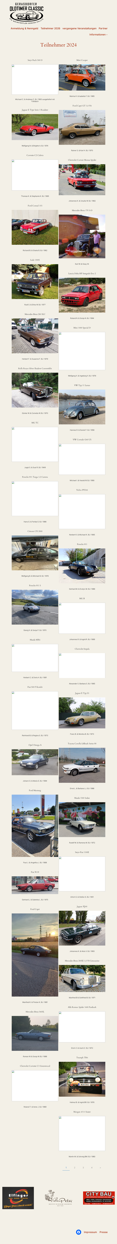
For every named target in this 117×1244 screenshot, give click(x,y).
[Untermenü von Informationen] (107, 34)
